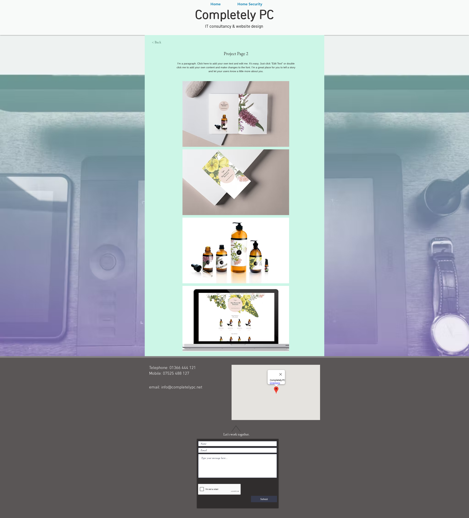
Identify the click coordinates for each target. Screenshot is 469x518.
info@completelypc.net (181, 387)
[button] (156, 42)
